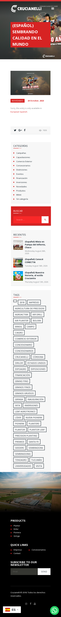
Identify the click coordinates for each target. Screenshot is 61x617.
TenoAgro (21, 460)
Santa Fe (34, 441)
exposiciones (38, 369)
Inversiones (21, 182)
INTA (17, 405)
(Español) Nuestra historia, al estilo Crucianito (34, 275)
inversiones (31, 405)
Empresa (18, 549)
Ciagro (19, 332)
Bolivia (37, 320)
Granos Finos (22, 387)
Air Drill (37, 314)
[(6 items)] (15, 301)
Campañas (21, 153)
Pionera (17, 532)
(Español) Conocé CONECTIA (34, 260)
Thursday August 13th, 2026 (36, 282)
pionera (19, 423)
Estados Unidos (36, 363)
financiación (22, 375)
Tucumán (36, 460)
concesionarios (24, 350)
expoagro (20, 369)
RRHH (18, 194)
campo (30, 326)
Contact (17, 553)
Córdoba (38, 357)
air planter (21, 320)
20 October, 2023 (36, 100)
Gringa (17, 536)
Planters (34, 423)
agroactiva (21, 314)
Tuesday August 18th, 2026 (36, 266)
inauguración (35, 399)
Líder (18, 417)
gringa (19, 399)
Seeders (19, 447)
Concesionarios (23, 165)
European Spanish (19, 111)
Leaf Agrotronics (25, 411)
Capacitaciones (23, 157)
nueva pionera (34, 417)
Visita (39, 466)
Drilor (19, 363)
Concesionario (23, 344)
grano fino (21, 381)
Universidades (23, 466)
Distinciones (21, 169)
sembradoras (23, 453)
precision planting (26, 435)
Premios (19, 441)
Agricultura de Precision (29, 308)
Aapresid (34, 302)
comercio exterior (25, 338)
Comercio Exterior (24, 161)
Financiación (21, 178)
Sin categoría (22, 199)
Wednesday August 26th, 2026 (35, 252)
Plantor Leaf (37, 429)
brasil (18, 326)
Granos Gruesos (24, 393)
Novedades (17, 100)
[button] (54, 610)
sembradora (36, 447)
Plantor (20, 429)
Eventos (20, 174)
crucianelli (21, 357)
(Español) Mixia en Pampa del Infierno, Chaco (35, 244)
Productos (20, 190)
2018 (22, 302)
